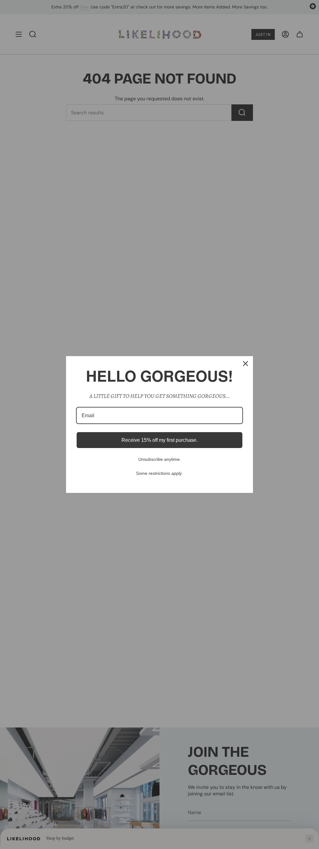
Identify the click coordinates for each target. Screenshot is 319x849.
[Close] (245, 363)
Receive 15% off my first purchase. (159, 440)
